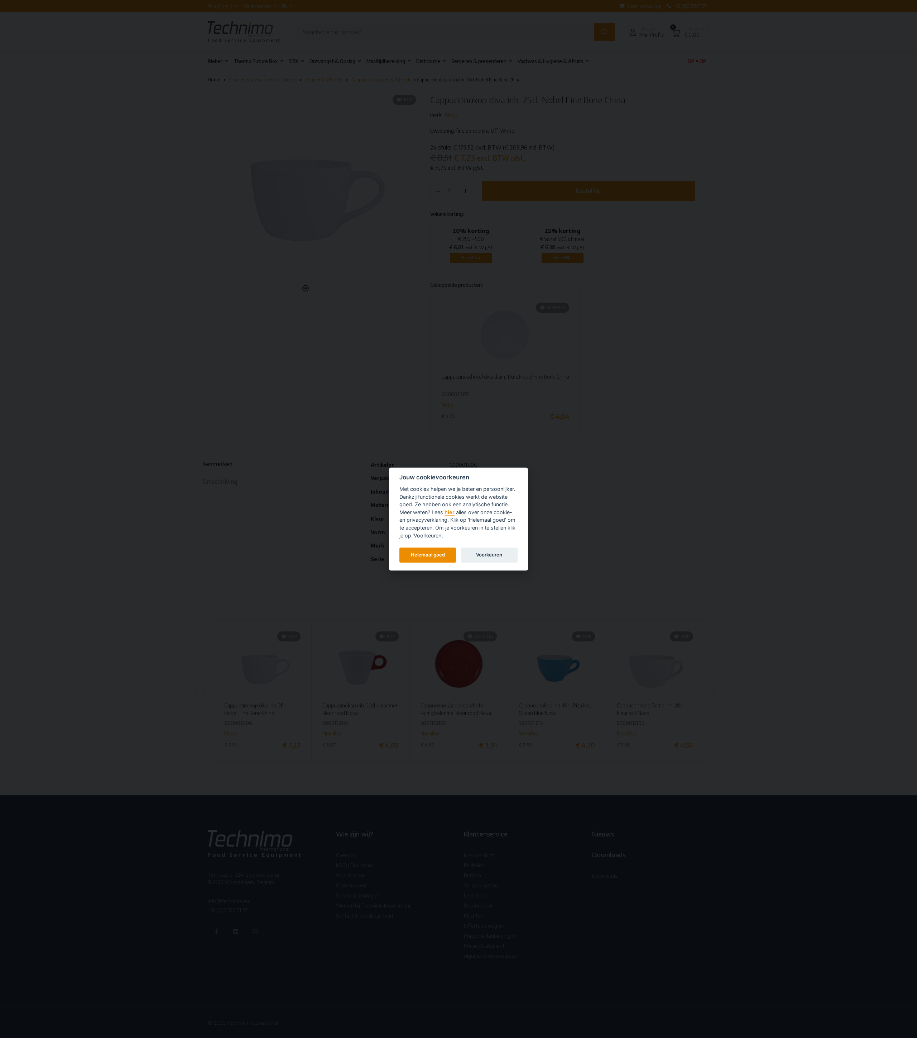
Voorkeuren (489, 555)
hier (450, 512)
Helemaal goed (428, 555)
